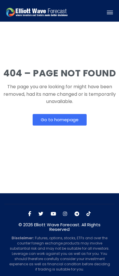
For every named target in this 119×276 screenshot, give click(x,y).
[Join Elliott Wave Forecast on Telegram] (77, 214)
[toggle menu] (110, 12)
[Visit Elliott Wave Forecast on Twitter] (40, 214)
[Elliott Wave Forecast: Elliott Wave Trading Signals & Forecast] (37, 12)
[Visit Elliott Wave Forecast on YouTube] (53, 214)
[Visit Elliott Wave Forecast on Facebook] (29, 214)
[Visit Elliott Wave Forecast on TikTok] (88, 214)
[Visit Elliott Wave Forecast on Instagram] (65, 214)
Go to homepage (60, 120)
